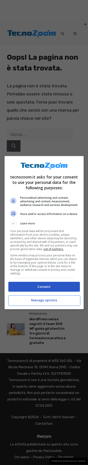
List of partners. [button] (54, 249)
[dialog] (44, 232)
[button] (44, 223)
